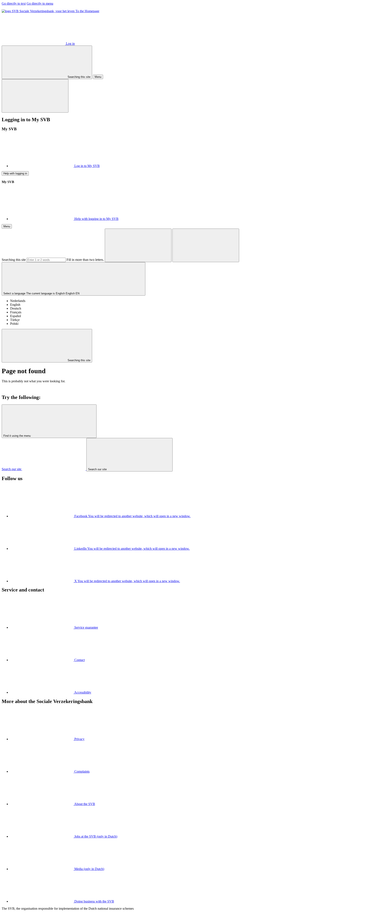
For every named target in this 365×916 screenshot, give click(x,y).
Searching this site (14, 259)
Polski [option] (14, 323)
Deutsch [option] (15, 308)
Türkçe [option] (15, 320)
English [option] (15, 304)
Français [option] (15, 312)
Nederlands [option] (17, 301)
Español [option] (15, 316)
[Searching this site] (138, 245)
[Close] (35, 96)
